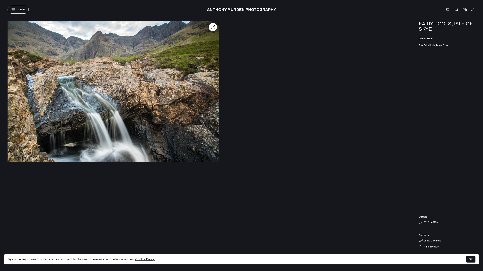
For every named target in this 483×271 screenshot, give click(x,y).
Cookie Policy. (145, 259)
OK (471, 259)
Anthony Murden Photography (241, 10)
